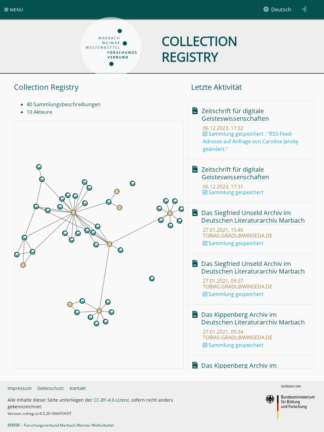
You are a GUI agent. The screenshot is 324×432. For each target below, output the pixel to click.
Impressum (20, 388)
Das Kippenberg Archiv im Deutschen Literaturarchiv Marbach (253, 318)
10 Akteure (39, 111)
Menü (16, 10)
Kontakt (78, 388)
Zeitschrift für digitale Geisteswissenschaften (235, 115)
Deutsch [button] (281, 9)
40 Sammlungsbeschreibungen (64, 104)
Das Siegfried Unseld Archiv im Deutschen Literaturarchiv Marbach (253, 216)
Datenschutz (50, 388)
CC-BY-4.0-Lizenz (111, 400)
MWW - (61, 425)
